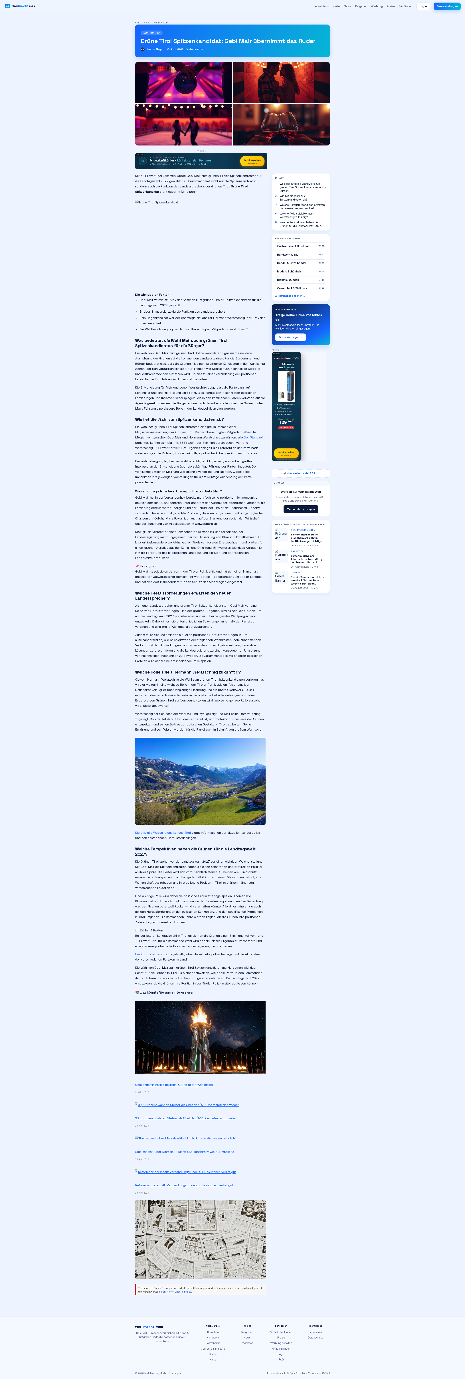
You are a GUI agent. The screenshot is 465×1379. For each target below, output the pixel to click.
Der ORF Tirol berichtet (152, 954)
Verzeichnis (321, 6)
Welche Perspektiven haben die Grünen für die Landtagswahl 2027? (301, 224)
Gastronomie (213, 1342)
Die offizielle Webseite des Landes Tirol (163, 832)
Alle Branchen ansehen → (290, 295)
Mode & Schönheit (300, 271)
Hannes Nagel (154, 49)
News (347, 6)
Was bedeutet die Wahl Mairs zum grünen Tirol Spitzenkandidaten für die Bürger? (303, 187)
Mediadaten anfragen (301, 509)
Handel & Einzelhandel (300, 262)
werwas (149, 1327)
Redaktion (247, 1342)
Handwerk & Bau (300, 254)
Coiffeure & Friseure (213, 1348)
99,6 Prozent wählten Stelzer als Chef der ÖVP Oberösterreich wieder (185, 1118)
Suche (213, 1354)
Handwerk (213, 1337)
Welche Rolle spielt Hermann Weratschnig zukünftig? (297, 215)
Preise (391, 6)
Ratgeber (361, 6)
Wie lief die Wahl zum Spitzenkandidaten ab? (293, 197)
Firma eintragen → (290, 337)
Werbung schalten (281, 1342)
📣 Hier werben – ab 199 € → (301, 473)
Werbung (377, 6)
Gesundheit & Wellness (300, 288)
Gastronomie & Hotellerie (300, 246)
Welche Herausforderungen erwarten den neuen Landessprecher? (302, 206)
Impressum (315, 1332)
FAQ (281, 1359)
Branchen (213, 1332)
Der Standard (253, 437)
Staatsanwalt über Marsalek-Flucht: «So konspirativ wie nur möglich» (184, 1152)
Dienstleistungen (300, 279)
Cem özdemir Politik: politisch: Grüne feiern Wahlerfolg (174, 1085)
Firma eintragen (447, 6)
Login (423, 6)
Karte (336, 6)
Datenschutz (315, 1337)
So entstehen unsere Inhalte (175, 1291)
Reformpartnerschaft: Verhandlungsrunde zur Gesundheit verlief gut (184, 1185)
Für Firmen (406, 6)
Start (137, 22)
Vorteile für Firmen (281, 1332)
